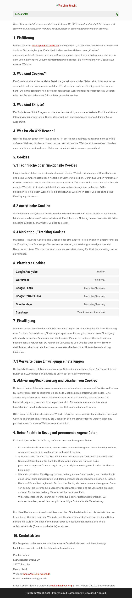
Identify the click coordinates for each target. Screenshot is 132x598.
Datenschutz (75, 592)
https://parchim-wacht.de (45, 45)
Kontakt (101, 592)
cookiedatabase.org (61, 585)
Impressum (58, 592)
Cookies (90, 592)
